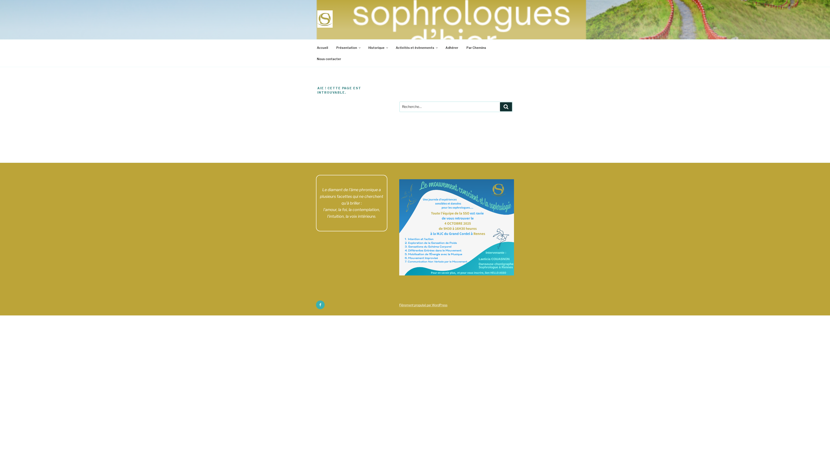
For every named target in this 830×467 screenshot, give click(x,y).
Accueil (322, 48)
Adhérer (451, 48)
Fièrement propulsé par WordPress (423, 305)
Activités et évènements (415, 48)
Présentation (346, 48)
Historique (376, 48)
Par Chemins (476, 48)
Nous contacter (329, 59)
